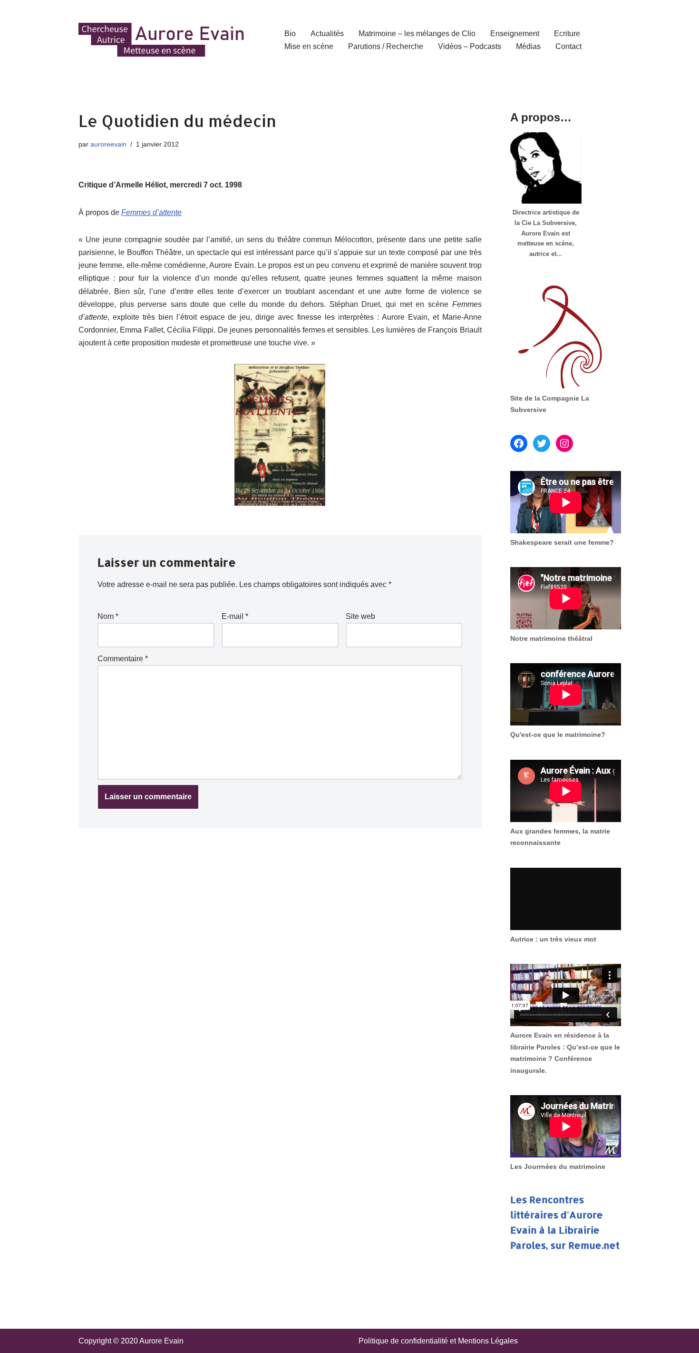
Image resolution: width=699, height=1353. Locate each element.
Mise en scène (308, 46)
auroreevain (108, 144)
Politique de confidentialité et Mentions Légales (438, 1341)
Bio (290, 33)
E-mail (235, 616)
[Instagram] (564, 443)
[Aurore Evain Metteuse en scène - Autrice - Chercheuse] (161, 40)
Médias (528, 46)
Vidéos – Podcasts (469, 46)
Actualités (327, 33)
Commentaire (122, 659)
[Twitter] (541, 443)
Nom (107, 616)
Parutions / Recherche (385, 46)
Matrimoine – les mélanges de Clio (417, 33)
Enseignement (514, 33)
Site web (360, 616)
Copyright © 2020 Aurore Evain (131, 1341)
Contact (568, 46)
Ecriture (567, 33)
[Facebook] (518, 443)
